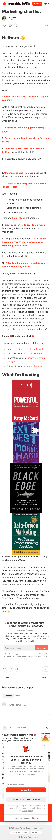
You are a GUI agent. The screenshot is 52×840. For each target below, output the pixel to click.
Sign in (46, 3)
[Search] (47, 727)
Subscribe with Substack (28, 799)
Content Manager (34, 366)
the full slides (18, 218)
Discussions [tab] (21, 727)
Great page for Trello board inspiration (24, 225)
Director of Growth (34, 349)
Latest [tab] (11, 727)
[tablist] (13, 695)
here (4, 611)
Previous (9, 678)
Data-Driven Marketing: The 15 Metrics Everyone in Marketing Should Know (24, 242)
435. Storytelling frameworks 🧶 (19, 734)
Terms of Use (40, 805)
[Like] (4, 25)
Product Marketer (34, 353)
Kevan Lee (12, 17)
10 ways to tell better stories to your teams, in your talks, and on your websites (17, 739)
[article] (26, 741)
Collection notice (37, 828)
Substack (16, 837)
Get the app (36, 832)
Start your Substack (21, 832)
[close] (45, 745)
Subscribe (37, 3)
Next (44, 678)
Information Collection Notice (34, 808)
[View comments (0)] (10, 25)
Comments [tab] (8, 696)
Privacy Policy (27, 810)
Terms (28, 828)
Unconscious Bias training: (18, 173)
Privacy (22, 828)
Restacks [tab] (18, 696)
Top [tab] (5, 727)
